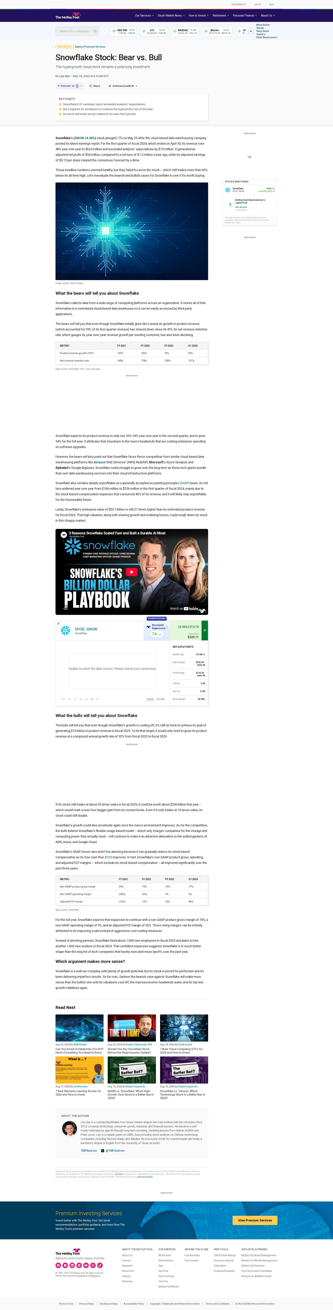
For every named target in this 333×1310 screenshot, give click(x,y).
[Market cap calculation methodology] (204, 654)
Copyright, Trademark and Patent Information (175, 1303)
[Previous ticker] (105, 31)
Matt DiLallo (80, 1044)
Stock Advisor (166, 1260)
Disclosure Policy (109, 1303)
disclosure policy (144, 1177)
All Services (165, 1255)
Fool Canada (191, 1260)
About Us (127, 1255)
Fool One (163, 1281)
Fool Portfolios (166, 1276)
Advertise (127, 1281)
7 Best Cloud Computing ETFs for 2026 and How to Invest (181, 1050)
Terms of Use (66, 1303)
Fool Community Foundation (256, 1271)
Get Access (241, 207)
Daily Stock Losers (266, 37)
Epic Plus (163, 1271)
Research (127, 1265)
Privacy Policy (86, 1303)
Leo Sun (64, 76)
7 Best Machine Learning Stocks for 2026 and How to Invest (78, 1092)
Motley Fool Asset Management (258, 1255)
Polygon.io (95, 1276)
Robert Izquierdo (135, 1086)
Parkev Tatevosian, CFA (139, 1044)
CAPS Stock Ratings (225, 1255)
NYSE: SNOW (86, 629)
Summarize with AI (123, 86)
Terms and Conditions (217, 1303)
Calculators (220, 1265)
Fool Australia (192, 1255)
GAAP (185, 483)
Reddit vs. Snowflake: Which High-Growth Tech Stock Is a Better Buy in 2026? (131, 1094)
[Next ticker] (251, 31)
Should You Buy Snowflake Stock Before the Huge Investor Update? (129, 1050)
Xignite (82, 1276)
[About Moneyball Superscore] (167, 627)
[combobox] (77, 31)
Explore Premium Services (90, 46)
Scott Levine (185, 1044)
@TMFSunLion (115, 1150)
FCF (108, 857)
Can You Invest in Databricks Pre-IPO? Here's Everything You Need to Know (80, 1050)
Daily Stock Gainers (262, 33)
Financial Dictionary (224, 1271)
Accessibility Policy (134, 1303)
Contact (126, 1276)
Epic (161, 1265)
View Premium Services (255, 1220)
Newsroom (128, 1271)
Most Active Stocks (263, 26)
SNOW (79, 138)
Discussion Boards (224, 1260)
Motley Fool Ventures (252, 1265)
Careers (126, 1260)
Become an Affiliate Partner (256, 1276)
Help (271, 4)
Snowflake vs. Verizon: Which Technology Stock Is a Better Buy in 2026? (182, 1094)
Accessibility (239, 4)
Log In (257, 4)
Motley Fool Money (169, 1286)
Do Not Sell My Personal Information (255, 1303)
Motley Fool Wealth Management (259, 1260)
